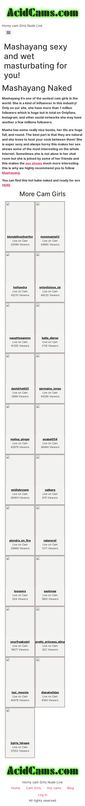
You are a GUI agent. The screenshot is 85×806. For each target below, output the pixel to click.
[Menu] (8, 33)
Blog (70, 788)
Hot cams (54, 788)
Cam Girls (33, 788)
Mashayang (11, 173)
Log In (42, 795)
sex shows (34, 163)
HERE (6, 185)
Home (15, 788)
